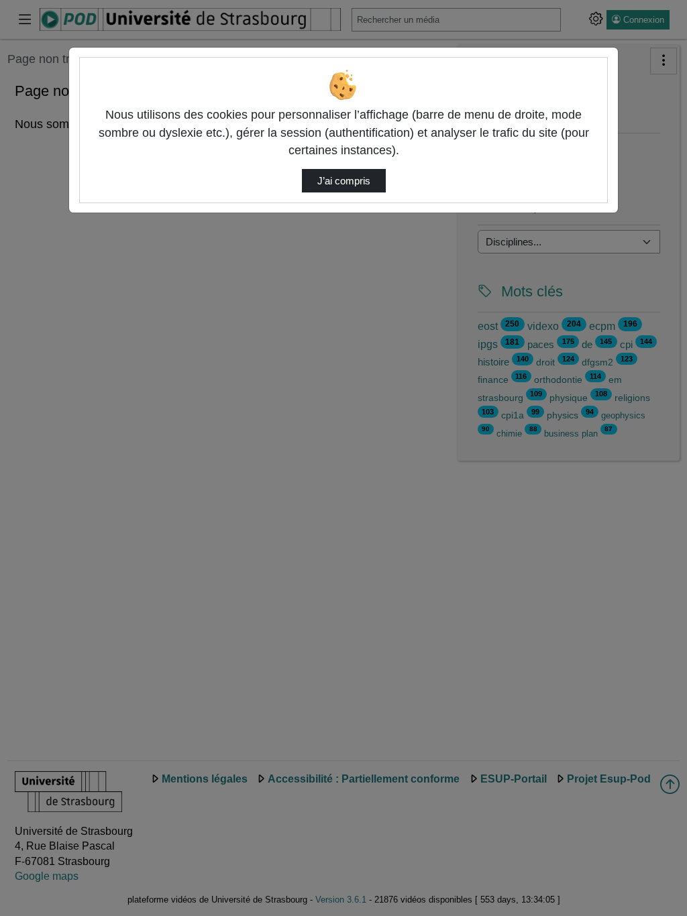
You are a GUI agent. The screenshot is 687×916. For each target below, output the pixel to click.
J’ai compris (343, 181)
